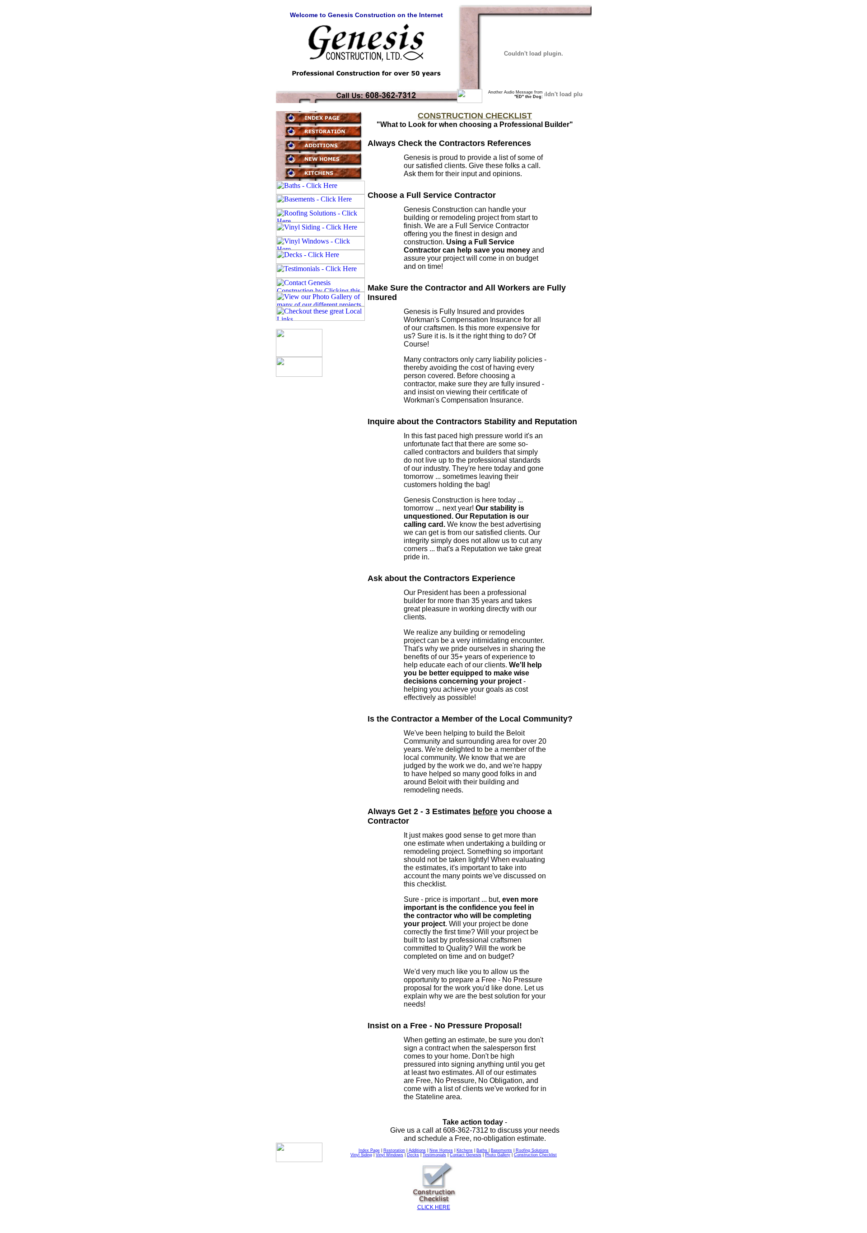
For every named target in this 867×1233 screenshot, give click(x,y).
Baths (482, 1150)
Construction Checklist (535, 1155)
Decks (413, 1155)
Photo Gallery (497, 1155)
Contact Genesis (465, 1155)
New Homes (441, 1150)
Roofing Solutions (532, 1150)
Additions (417, 1150)
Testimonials (434, 1155)
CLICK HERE (433, 1207)
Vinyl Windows (389, 1155)
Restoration (394, 1150)
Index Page (369, 1150)
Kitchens (465, 1150)
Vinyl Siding (361, 1155)
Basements (501, 1150)
